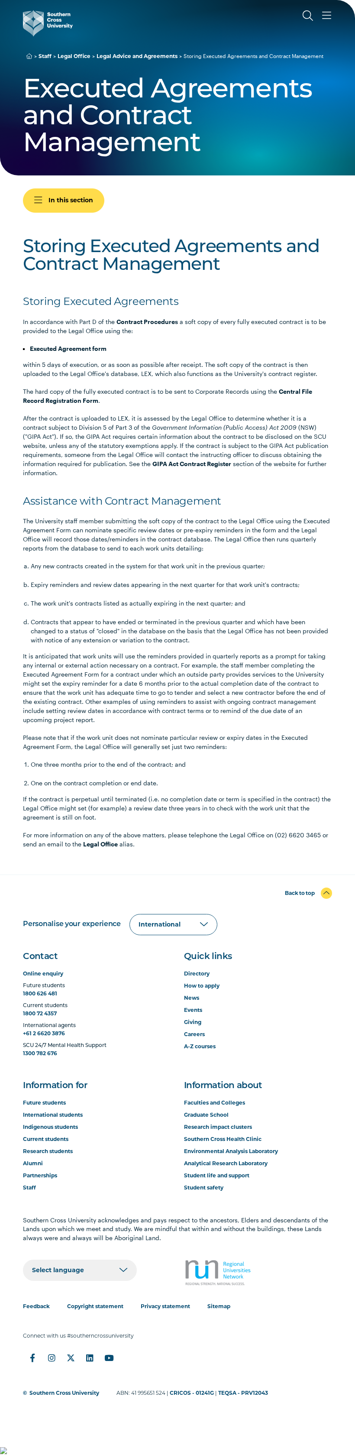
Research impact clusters (218, 1127)
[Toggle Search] (307, 15)
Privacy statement (165, 1306)
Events (193, 1010)
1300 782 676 (40, 1053)
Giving (192, 1022)
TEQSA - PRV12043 (243, 1393)
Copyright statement (95, 1306)
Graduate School (206, 1115)
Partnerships (40, 1175)
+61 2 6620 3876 (44, 1033)
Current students (45, 1139)
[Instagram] (51, 1358)
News (191, 998)
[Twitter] (70, 1358)
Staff (45, 56)
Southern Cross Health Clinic (222, 1139)
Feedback (36, 1306)
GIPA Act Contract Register (191, 463)
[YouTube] (108, 1358)
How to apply (201, 985)
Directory (197, 973)
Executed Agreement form (68, 348)
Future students (44, 1102)
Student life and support (216, 1175)
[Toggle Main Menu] (326, 15)
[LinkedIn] (89, 1358)
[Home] (29, 56)
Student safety (203, 1187)
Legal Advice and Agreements (137, 56)
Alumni (33, 1163)
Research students (48, 1151)
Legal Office (74, 56)
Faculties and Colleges (214, 1102)
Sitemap (218, 1306)
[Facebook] (32, 1358)
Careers (194, 1034)
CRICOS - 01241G (192, 1393)
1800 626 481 (40, 993)
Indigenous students (50, 1127)
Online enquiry (43, 973)
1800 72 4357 (40, 1013)
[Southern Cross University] (48, 23)
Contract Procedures (147, 321)
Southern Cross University (64, 1393)
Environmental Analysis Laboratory (231, 1151)
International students (53, 1115)
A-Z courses (200, 1046)
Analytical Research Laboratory (226, 1163)
